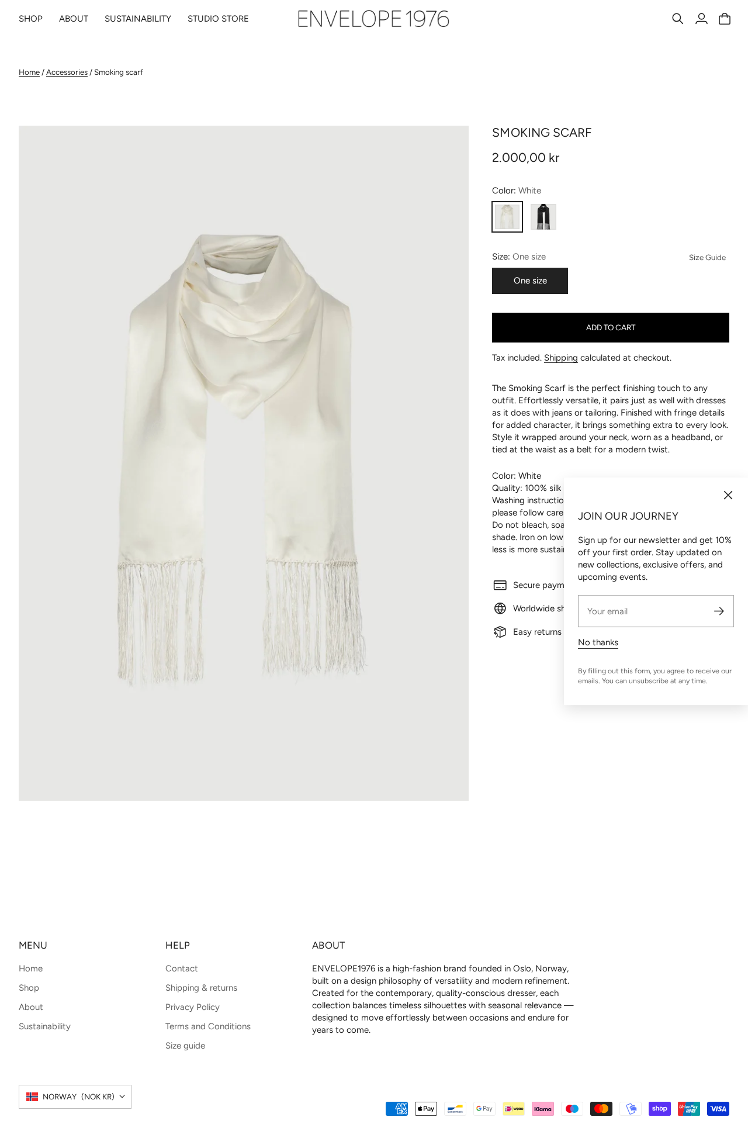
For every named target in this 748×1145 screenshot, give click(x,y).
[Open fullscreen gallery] (446, 778)
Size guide (185, 1045)
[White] (507, 217)
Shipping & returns (201, 988)
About (31, 1007)
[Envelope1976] (374, 18)
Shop (29, 988)
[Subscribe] (719, 611)
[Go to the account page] (701, 18)
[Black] (543, 217)
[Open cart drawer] (724, 18)
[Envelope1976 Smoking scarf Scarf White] (244, 463)
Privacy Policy (192, 1007)
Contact (181, 968)
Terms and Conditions (208, 1026)
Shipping (561, 357)
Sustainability (45, 1026)
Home (29, 72)
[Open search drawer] (678, 18)
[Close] (728, 495)
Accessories (67, 72)
